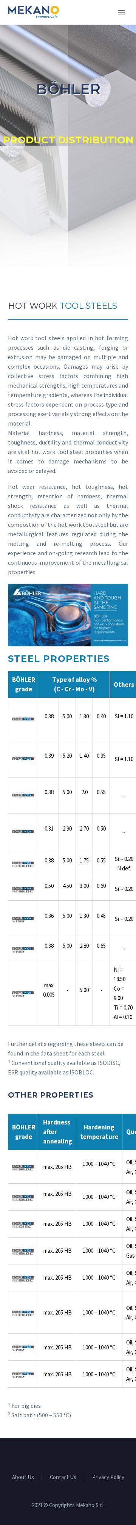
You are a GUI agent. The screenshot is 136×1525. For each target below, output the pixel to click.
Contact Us (63, 1477)
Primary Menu (121, 12)
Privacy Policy (108, 1477)
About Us (23, 1477)
